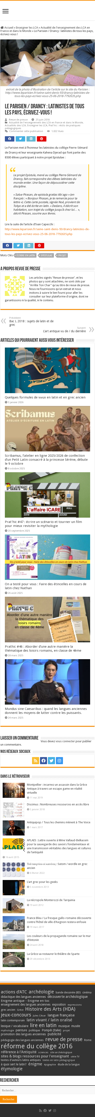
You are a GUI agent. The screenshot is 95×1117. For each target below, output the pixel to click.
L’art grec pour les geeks (42, 882)
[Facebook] (43, 760)
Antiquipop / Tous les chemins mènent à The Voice (58, 822)
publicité (54, 1034)
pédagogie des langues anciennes (22, 1040)
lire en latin (43, 1025)
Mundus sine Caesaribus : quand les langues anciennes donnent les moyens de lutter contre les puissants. (46, 711)
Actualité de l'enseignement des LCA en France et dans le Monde (46, 122)
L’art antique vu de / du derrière (64, 329)
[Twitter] (51, 760)
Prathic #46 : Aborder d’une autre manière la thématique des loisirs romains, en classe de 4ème (43, 649)
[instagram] (59, 760)
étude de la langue (69, 1064)
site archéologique (61, 1052)
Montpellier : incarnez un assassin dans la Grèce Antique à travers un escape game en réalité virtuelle (57, 788)
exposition (59, 1004)
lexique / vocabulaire (14, 1026)
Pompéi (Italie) (51, 1030)
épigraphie (50, 1064)
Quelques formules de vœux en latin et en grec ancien (45, 397)
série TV (75, 1056)
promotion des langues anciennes (23, 1034)
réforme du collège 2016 (36, 1046)
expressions (75, 1004)
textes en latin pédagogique (59, 1060)
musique (64, 1026)
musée (75, 1026)
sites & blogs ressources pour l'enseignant (35, 1056)
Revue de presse (18, 119)
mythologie (7, 1030)
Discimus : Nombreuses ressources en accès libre (58, 804)
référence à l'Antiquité (18, 1052)
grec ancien (8, 1009)
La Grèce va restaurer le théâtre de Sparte (53, 954)
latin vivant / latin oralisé (49, 1020)
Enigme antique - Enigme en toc (25, 1001)
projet (62, 255)
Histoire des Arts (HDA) (50, 1009)
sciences (43, 1052)
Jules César (39, 1015)
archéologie (41, 992)
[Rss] (35, 760)
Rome (87, 1040)
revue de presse (63, 1039)
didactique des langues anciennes (23, 997)
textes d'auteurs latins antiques (21, 1060)
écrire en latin (26, 255)
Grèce (20, 1009)
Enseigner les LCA (27, 27)
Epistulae (46, 255)
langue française (61, 1015)
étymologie (12, 1068)
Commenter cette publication (26, 131)
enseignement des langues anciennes (25, 1004)
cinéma (86, 992)
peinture (21, 1030)
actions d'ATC (14, 992)
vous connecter (65, 741)
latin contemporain (13, 1020)
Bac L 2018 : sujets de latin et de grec (31, 321)
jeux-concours (16, 1015)
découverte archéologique (68, 997)
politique (34, 1030)
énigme (35, 1064)
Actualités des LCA (15, 125)
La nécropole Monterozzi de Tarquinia (51, 900)
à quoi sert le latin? (14, 1064)
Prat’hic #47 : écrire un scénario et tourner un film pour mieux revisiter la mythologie (43, 524)
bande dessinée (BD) (68, 992)
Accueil (8, 27)
